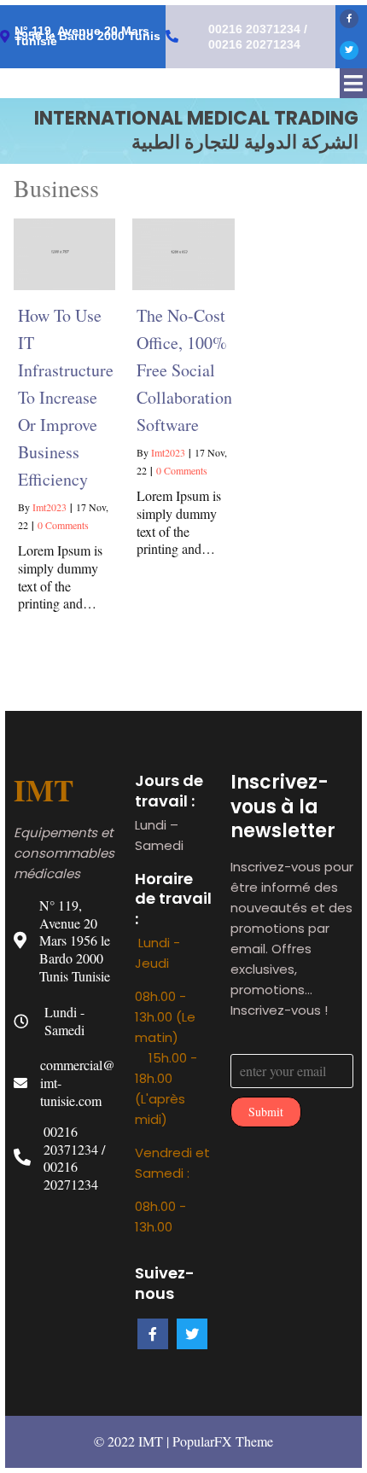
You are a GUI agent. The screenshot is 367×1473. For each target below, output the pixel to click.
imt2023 (49, 507)
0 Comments (63, 525)
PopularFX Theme (222, 1441)
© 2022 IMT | (133, 1441)
